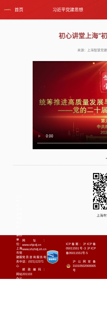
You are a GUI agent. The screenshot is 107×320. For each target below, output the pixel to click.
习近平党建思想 (67, 9)
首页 (19, 9)
